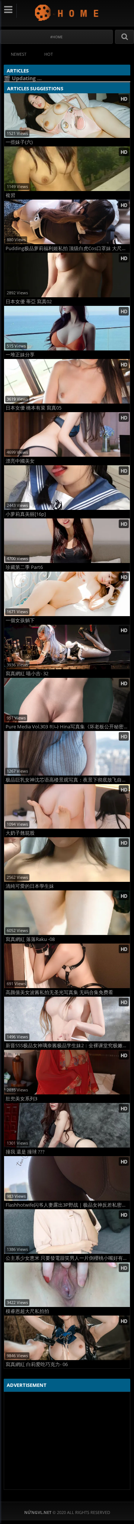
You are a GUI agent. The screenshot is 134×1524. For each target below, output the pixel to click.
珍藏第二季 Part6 (24, 567)
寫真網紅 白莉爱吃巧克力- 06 (37, 1364)
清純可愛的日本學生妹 (30, 886)
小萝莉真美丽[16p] (26, 514)
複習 (10, 195)
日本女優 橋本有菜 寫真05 (33, 408)
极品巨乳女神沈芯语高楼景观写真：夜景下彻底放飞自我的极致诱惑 (68, 780)
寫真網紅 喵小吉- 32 (27, 673)
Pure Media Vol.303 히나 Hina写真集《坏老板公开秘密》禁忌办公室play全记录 (68, 727)
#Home (56, 37)
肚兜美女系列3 (21, 1099)
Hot (48, 54)
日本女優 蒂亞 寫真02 (29, 301)
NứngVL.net (67, 12)
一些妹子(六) (19, 142)
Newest (18, 54)
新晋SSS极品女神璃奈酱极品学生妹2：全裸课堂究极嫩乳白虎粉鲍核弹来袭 (68, 1045)
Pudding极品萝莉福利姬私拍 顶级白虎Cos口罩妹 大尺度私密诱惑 (68, 248)
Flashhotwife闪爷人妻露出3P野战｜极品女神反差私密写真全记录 (68, 1205)
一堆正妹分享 (20, 355)
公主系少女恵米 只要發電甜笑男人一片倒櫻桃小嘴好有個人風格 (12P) (68, 1258)
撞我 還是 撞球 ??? (25, 1152)
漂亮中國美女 (20, 461)
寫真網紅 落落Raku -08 (30, 939)
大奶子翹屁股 (20, 833)
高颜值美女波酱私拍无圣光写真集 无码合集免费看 (59, 992)
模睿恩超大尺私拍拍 (27, 1311)
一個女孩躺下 (20, 620)
